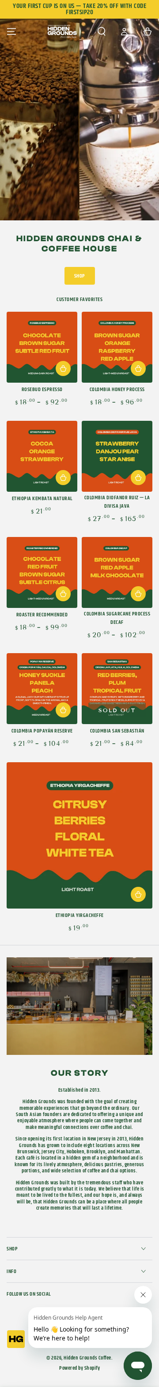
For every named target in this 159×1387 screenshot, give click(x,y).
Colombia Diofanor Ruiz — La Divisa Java (117, 502)
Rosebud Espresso (42, 389)
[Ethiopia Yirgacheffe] (79, 835)
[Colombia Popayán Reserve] (42, 688)
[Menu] (11, 31)
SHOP (79, 276)
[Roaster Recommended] (42, 572)
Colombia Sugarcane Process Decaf (117, 618)
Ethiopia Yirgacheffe (80, 915)
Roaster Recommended (42, 615)
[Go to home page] (62, 31)
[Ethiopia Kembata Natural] (42, 456)
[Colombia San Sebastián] (117, 688)
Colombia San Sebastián (117, 731)
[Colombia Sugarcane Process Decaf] (117, 572)
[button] (101, 31)
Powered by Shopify (79, 1368)
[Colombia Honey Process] (117, 347)
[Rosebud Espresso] (42, 347)
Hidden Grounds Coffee (87, 1358)
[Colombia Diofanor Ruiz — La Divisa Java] (117, 456)
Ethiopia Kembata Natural (42, 498)
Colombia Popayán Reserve (42, 731)
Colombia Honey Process (117, 389)
